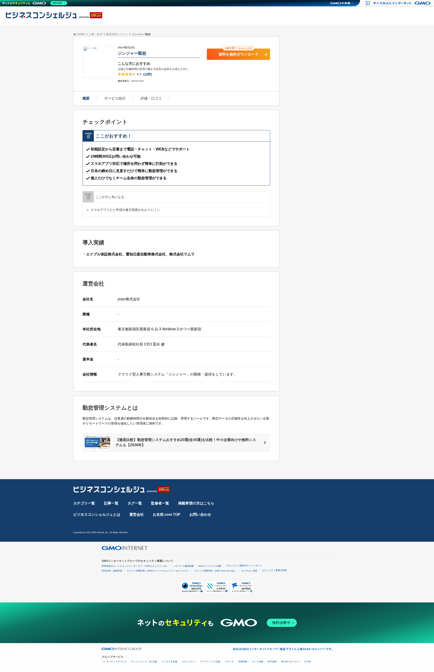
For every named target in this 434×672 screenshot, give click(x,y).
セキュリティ (188, 661)
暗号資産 (272, 661)
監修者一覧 (160, 503)
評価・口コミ (151, 98)
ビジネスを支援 (169, 661)
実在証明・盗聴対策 (112, 570)
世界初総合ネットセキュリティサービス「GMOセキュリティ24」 (135, 566)
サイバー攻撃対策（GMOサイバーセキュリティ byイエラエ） (158, 570)
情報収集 (242, 661)
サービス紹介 (115, 98)
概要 (86, 98)
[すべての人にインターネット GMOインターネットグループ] (402, 3)
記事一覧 (111, 503)
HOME (81, 34)
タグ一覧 (134, 503)
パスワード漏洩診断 (183, 566)
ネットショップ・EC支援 (144, 661)
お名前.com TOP (166, 514)
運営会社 (136, 514)
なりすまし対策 (249, 570)
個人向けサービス (290, 661)
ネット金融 (257, 661)
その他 (307, 661)
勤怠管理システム (117, 34)
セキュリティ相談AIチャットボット (244, 565)
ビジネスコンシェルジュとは (96, 514)
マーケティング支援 (210, 661)
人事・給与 (95, 34)
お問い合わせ (200, 514)
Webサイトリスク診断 (209, 566)
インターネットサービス (114, 661)
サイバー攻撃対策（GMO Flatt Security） (215, 570)
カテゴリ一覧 (84, 503)
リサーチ (229, 661)
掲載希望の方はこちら (196, 503)
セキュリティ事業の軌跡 (274, 570)
